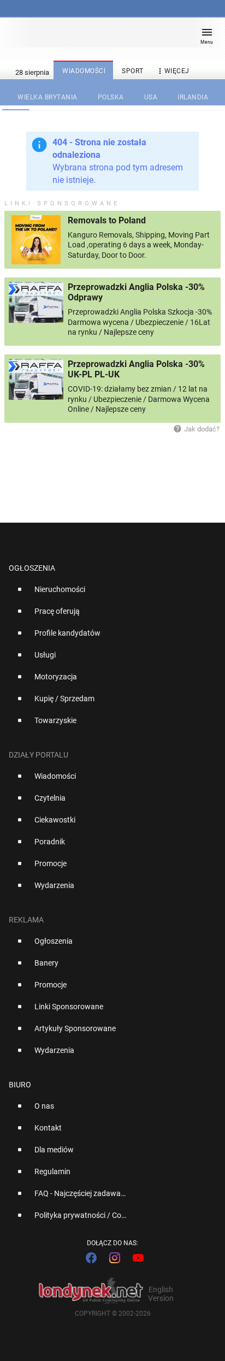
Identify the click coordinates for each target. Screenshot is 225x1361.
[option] (108, 594)
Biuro (20, 1084)
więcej (173, 71)
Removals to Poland (107, 220)
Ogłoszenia (32, 568)
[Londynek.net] (107, 37)
